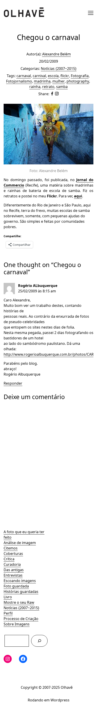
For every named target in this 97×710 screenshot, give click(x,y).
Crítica (9, 558)
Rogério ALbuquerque (37, 285)
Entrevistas (13, 575)
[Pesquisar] (39, 640)
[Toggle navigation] (90, 13)
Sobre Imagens (17, 624)
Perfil (8, 613)
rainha (34, 86)
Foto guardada (16, 586)
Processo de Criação (21, 618)
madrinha (42, 81)
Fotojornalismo (19, 81)
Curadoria (12, 564)
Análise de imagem (20, 542)
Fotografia (80, 75)
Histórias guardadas (21, 591)
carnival (39, 75)
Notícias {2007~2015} (21, 607)
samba (62, 86)
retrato (48, 86)
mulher (58, 81)
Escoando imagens (20, 580)
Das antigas (14, 569)
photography (78, 81)
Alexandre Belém (56, 54)
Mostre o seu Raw (19, 602)
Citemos (11, 548)
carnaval (23, 75)
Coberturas (13, 553)
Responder (13, 383)
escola (53, 75)
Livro (8, 596)
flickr (64, 75)
